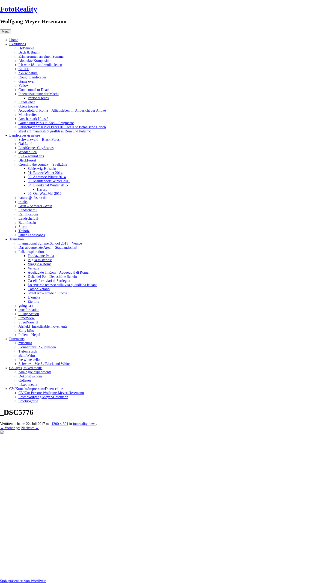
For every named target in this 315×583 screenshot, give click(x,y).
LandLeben (26, 102)
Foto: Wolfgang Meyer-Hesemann (43, 397)
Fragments (16, 339)
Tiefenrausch (27, 351)
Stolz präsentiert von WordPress (23, 581)
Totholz (24, 231)
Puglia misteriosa (40, 260)
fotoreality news (84, 424)
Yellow (23, 85)
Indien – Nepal (29, 335)
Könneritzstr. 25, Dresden (37, 347)
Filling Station (28, 314)
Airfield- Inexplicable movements (42, 326)
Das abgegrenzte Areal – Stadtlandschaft (47, 247)
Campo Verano (39, 289)
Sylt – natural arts (31, 156)
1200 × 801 (59, 424)
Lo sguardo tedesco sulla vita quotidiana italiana (62, 285)
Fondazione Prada (41, 256)
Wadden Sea (27, 152)
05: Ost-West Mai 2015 (45, 193)
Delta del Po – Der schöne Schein (52, 276)
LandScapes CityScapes (35, 148)
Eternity (33, 301)
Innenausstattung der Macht (38, 94)
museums (25, 343)
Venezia (33, 268)
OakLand (25, 144)
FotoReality (18, 9)
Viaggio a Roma (39, 264)
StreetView (26, 318)
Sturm (22, 227)
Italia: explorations (31, 252)
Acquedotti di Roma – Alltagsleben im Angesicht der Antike (62, 110)
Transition (16, 239)
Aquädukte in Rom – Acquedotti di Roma (58, 272)
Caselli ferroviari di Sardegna (49, 281)
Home (13, 40)
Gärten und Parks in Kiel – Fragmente (46, 123)
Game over (26, 81)
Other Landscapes (31, 235)
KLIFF (23, 69)
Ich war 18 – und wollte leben (40, 65)
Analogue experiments (34, 372)
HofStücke (26, 48)
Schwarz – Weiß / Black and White (44, 364)
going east (25, 306)
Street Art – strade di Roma (47, 293)
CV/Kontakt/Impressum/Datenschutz (36, 389)
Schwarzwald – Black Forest (39, 139)
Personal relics (38, 98)
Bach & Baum (28, 52)
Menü (5, 31)
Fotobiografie (28, 401)
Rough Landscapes (32, 77)
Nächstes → (30, 428)
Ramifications (28, 214)
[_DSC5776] (110, 577)
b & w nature (28, 73)
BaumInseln (27, 222)
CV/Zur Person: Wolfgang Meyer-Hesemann (51, 393)
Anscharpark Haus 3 (33, 119)
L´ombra (34, 297)
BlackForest (27, 160)
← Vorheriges (10, 428)
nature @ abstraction (33, 198)
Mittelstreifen (28, 115)
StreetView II (28, 322)
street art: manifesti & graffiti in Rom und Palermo (54, 131)
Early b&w (26, 330)
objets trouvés (28, 106)
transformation (28, 310)
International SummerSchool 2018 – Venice (50, 243)
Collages (24, 380)
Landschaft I (27, 210)
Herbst (42, 189)
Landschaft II (28, 218)
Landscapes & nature (24, 135)
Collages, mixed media (25, 368)
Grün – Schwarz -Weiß (35, 206)
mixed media (27, 384)
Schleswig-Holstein (42, 168)
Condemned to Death (34, 90)
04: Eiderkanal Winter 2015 (48, 185)
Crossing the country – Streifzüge (42, 164)
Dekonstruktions (30, 376)
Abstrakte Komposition (35, 61)
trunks (22, 202)
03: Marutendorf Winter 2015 (49, 181)
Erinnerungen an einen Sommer (41, 56)
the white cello (29, 360)
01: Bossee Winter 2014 (45, 173)
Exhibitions (17, 44)
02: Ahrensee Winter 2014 (47, 177)
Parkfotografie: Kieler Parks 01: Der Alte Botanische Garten (62, 127)
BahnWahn (26, 355)
